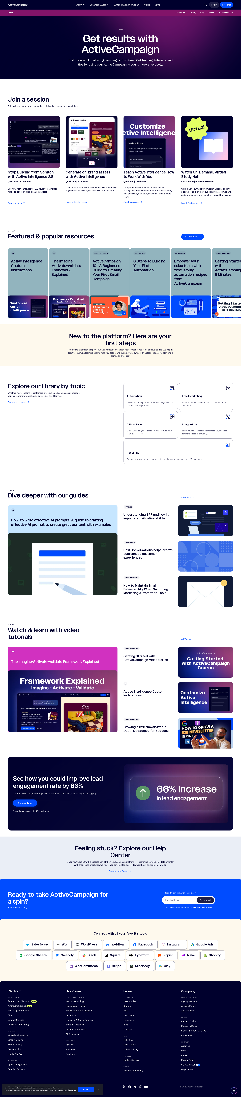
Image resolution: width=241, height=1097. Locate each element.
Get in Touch (130, 1044)
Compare (128, 1029)
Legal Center (187, 1069)
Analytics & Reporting (18, 1024)
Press (183, 1050)
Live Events (129, 1015)
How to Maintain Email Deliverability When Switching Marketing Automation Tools (146, 589)
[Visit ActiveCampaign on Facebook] (129, 1086)
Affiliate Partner (188, 1005)
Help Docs (128, 1040)
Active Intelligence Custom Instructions (144, 694)
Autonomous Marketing (19, 1001)
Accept (85, 1089)
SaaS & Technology (75, 1001)
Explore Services (131, 1060)
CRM (10, 1015)
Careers (185, 1055)
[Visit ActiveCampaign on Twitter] (124, 1086)
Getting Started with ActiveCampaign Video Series (146, 658)
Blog (126, 1024)
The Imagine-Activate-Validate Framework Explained (66, 268)
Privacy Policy (187, 1060)
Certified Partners (16, 1069)
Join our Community (133, 1070)
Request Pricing (188, 1021)
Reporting (133, 453)
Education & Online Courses (79, 1020)
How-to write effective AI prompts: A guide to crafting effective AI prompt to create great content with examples (61, 522)
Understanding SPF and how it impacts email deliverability (146, 517)
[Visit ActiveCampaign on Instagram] (140, 1086)
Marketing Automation (18, 1010)
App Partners (187, 1010)
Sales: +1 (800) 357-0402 (193, 1030)
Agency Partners (189, 1001)
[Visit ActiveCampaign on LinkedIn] (135, 1086)
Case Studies (130, 1001)
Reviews (127, 1005)
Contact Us (186, 1035)
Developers (71, 1054)
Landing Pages (15, 1054)
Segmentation (14, 1049)
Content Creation (16, 1019)
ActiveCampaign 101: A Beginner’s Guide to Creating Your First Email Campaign (108, 270)
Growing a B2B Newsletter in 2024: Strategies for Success (146, 729)
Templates (129, 1020)
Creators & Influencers (77, 1029)
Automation (134, 396)
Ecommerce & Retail (75, 1005)
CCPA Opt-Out (188, 1064)
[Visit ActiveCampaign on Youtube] (146, 1086)
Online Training (131, 1049)
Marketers (70, 1049)
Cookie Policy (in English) (67, 1090)
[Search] (205, 5)
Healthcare (71, 1015)
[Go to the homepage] (18, 5)
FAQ (126, 1010)
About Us (185, 1046)
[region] (52, 1089)
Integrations (190, 424)
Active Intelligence (17, 1005)
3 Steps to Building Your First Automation (149, 266)
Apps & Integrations (17, 1064)
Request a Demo (189, 1026)
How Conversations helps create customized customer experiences (148, 554)
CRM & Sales (135, 424)
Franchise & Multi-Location (79, 1010)
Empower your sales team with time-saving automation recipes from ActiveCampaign (190, 272)
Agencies (70, 1044)
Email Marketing (192, 396)
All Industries (72, 1034)
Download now (25, 803)
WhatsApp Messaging (18, 1035)
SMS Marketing (15, 1044)
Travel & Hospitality (75, 1024)
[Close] (98, 1089)
